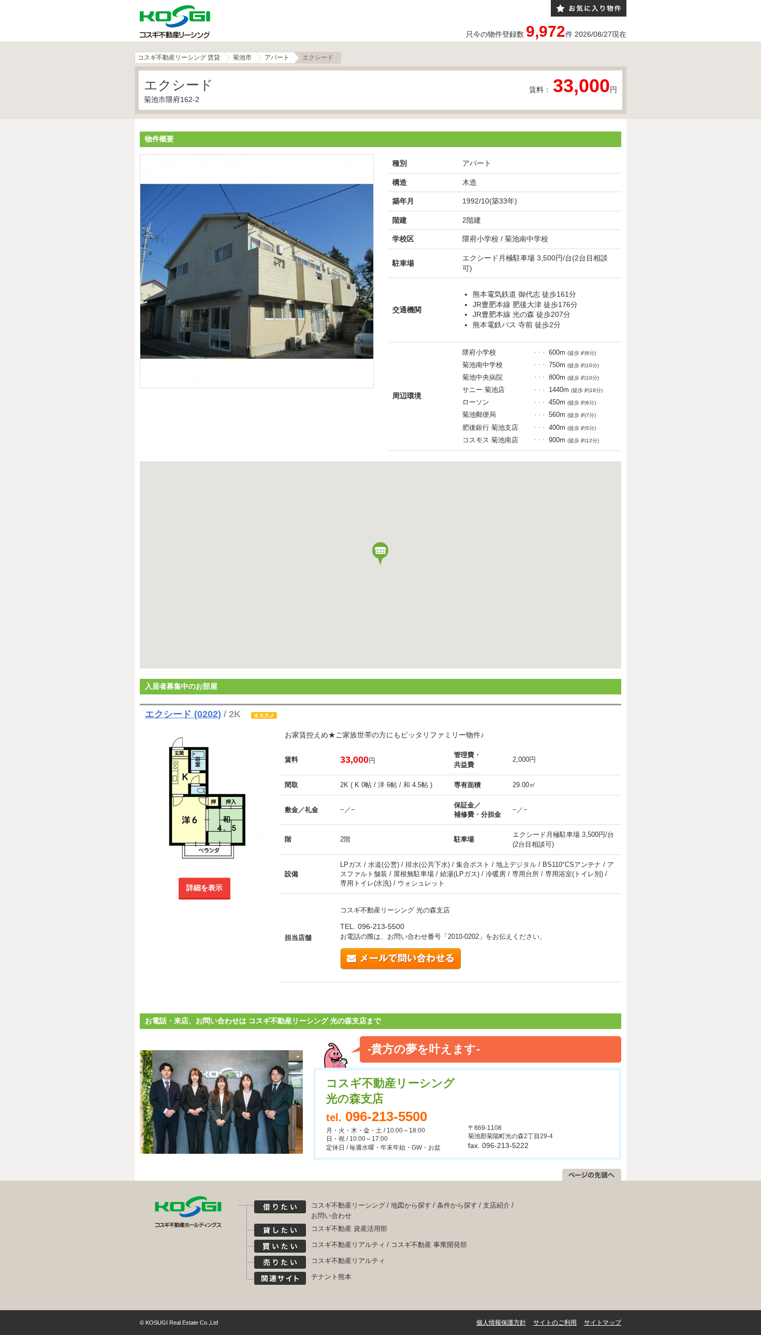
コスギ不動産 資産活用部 (349, 1228)
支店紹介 (496, 1205)
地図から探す (411, 1205)
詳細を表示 (204, 887)
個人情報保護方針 (501, 1322)
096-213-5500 (386, 1116)
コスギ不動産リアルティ (348, 1245)
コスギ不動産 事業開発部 (429, 1245)
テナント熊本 (331, 1277)
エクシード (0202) (183, 714)
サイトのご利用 (555, 1322)
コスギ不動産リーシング (348, 1205)
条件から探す (457, 1205)
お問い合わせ (331, 1216)
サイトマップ (602, 1322)
